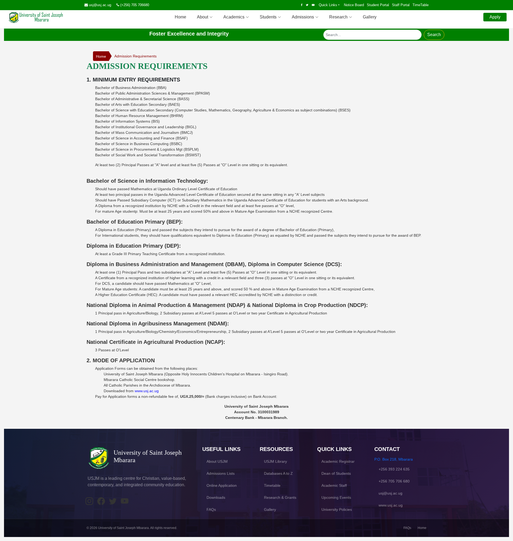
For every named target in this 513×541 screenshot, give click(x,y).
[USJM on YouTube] (124, 501)
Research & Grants (280, 497)
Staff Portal (401, 5)
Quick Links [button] (328, 5)
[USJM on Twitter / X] (112, 501)
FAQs (211, 509)
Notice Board (354, 5)
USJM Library (275, 461)
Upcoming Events (336, 497)
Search (434, 34)
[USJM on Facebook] (101, 501)
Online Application (222, 485)
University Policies (336, 509)
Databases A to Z (278, 473)
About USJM (217, 461)
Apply (494, 17)
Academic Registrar (338, 461)
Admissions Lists (221, 473)
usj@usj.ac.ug (100, 5)
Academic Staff (334, 485)
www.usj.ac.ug (147, 391)
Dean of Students (336, 473)
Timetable (272, 485)
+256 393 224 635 (394, 469)
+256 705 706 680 (394, 481)
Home (180, 17)
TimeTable (421, 5)
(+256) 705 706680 (134, 5)
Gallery (369, 17)
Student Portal (378, 5)
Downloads (216, 497)
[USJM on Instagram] (89, 501)
